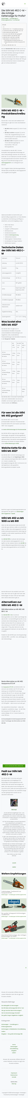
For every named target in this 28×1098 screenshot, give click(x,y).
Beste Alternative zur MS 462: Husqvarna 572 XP (15, 42)
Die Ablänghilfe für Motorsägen (9, 1005)
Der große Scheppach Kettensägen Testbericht (13, 914)
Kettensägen (14, 1046)
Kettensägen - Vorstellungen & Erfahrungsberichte (9, 19)
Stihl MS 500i (6, 539)
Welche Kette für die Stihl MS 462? (11, 35)
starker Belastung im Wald (12, 443)
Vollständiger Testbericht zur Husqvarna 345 (11, 892)
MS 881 (22, 543)
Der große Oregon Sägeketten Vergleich (12, 1015)
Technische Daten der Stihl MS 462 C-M (13, 30)
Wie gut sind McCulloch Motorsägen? (11, 1010)
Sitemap (14, 1084)
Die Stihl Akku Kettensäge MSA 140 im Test (12, 1008)
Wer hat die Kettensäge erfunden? (10, 1013)
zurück (14, 863)
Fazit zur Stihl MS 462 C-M (9, 45)
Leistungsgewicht (6, 162)
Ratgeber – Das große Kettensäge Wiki (11, 1034)
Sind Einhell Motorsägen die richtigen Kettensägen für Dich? (13, 935)
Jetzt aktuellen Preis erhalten (14, 407)
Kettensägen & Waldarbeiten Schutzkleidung (13, 1029)
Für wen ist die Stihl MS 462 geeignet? (12, 34)
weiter (14, 867)
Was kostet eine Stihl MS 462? (10, 32)
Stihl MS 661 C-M (7, 615)
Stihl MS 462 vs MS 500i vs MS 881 (11, 37)
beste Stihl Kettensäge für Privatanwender (14, 429)
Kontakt (14, 1077)
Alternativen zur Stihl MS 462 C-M (11, 39)
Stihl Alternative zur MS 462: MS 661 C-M (13, 40)
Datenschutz (14, 1075)
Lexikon (3, 1031)
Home (14, 1044)
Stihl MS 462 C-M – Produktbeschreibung (13, 29)
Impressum (14, 1073)
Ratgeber (14, 1050)
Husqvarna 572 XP (8, 687)
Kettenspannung (14, 235)
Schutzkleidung (14, 1048)
